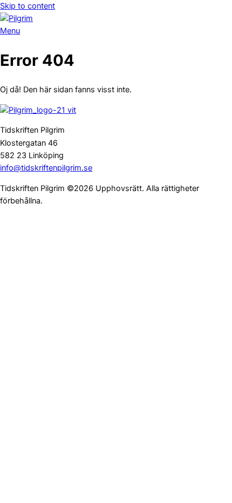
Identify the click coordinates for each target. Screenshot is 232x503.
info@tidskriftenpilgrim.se (46, 168)
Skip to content (27, 6)
